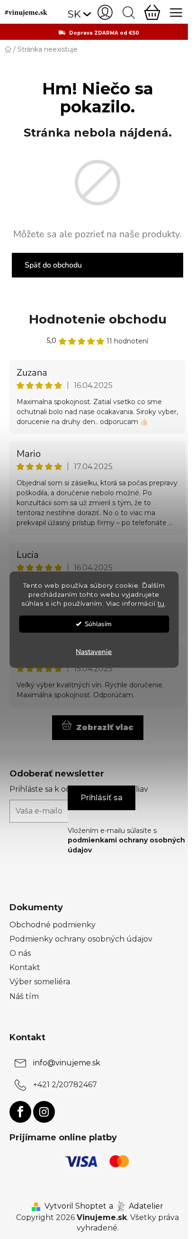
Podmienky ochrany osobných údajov (80, 938)
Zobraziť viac (104, 727)
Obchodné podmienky (52, 924)
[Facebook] (20, 1112)
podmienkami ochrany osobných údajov (126, 845)
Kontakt (24, 967)
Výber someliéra (39, 981)
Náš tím (24, 996)
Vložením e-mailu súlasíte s (126, 840)
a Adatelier (136, 1206)
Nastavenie (94, 651)
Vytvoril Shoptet (75, 1206)
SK (74, 14)
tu (161, 603)
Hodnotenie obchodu (98, 319)
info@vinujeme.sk (66, 1063)
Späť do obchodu (53, 265)
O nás (20, 953)
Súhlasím (98, 623)
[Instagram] (44, 1112)
